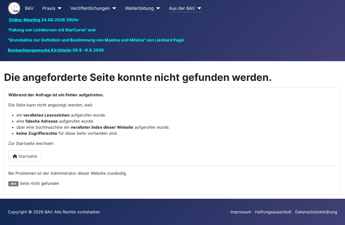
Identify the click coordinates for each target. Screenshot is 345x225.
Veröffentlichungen (90, 8)
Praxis (48, 8)
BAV (29, 8)
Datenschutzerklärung (316, 211)
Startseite (27, 156)
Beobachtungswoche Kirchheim (39, 50)
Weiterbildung (139, 8)
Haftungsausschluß (273, 211)
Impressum (241, 211)
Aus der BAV (182, 8)
